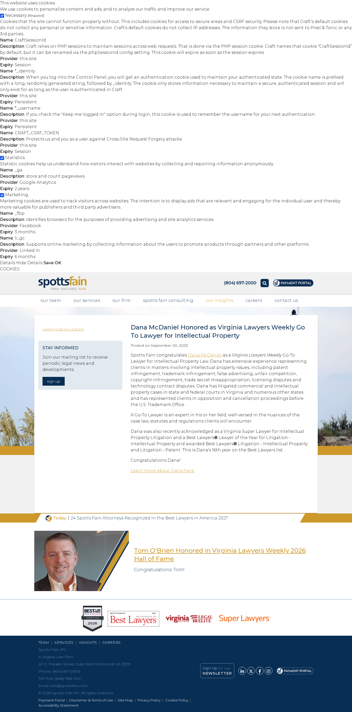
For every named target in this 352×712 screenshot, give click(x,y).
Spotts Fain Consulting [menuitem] (168, 300)
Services (63, 642)
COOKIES (10, 269)
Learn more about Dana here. (163, 470)
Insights (88, 642)
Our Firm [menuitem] (121, 300)
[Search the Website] (265, 283)
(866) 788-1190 (68, 678)
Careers (111, 642)
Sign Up (53, 381)
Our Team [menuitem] (50, 300)
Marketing (16, 194)
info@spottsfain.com (69, 685)
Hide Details (29, 262)
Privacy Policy (149, 700)
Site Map (125, 700)
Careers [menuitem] (254, 300)
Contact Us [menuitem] (286, 300)
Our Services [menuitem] (86, 300)
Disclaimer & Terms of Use (91, 700)
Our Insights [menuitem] (219, 300)
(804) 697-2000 (66, 671)
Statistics (15, 157)
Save (49, 262)
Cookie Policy (176, 700)
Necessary (24, 15)
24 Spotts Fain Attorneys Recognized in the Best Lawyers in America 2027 (149, 518)
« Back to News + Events (63, 329)
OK (58, 262)
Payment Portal (51, 700)
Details (7, 262)
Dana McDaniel (205, 355)
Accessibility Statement (58, 705)
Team (43, 642)
